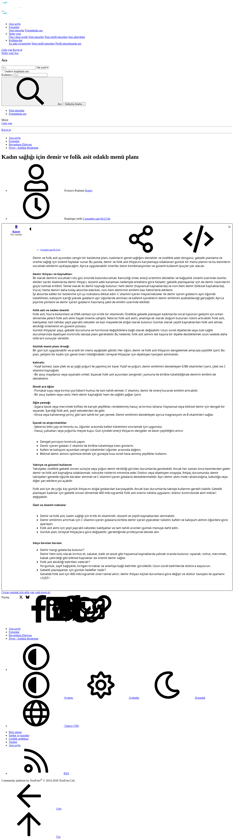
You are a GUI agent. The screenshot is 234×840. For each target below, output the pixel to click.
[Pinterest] (47, 609)
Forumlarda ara (34, 30)
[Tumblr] (54, 609)
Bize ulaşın (15, 732)
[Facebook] (14, 609)
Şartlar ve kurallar (19, 735)
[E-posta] (67, 609)
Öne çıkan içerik (18, 37)
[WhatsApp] (60, 609)
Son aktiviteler (76, 37)
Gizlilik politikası (19, 738)
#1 (229, 226)
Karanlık (200, 697)
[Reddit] (40, 609)
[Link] (73, 609)
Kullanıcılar (15, 40)
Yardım (13, 742)
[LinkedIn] (34, 609)
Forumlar (14, 27)
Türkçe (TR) (71, 725)
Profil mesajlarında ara (68, 43)
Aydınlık (134, 697)
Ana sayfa (14, 23)
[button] (36, 669)
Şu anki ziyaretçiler (20, 43)
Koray (89, 190)
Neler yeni (15, 33)
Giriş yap (6, 123)
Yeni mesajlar (16, 30)
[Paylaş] (141, 239)
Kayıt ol (6, 129)
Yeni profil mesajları (56, 37)
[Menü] (2, 11)
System (68, 697)
